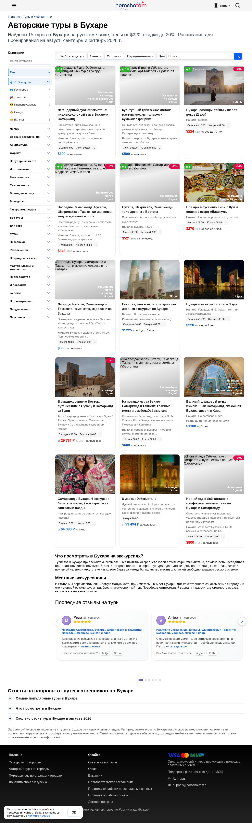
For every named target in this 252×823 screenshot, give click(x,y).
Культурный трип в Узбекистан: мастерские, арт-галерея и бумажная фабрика (146, 114)
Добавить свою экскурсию (28, 782)
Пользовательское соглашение (111, 782)
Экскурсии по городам (25, 762)
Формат (113, 56)
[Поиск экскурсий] (238, 56)
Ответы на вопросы (102, 762)
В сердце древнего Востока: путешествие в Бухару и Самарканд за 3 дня (85, 406)
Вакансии (95, 775)
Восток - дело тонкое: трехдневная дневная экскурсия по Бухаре (149, 306)
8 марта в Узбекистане (139, 498)
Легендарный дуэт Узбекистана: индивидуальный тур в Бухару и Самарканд (83, 114)
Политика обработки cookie (108, 795)
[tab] (139, 680)
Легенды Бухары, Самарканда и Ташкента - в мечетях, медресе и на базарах (85, 308)
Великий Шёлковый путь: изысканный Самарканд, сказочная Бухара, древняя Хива (213, 406)
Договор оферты (100, 801)
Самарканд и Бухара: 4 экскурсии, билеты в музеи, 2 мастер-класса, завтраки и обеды (84, 503)
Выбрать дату (70, 56)
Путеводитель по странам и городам (35, 775)
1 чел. (94, 56)
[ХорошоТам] (131, 5)
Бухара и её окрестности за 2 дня (211, 304)
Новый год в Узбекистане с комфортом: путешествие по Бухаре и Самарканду (208, 503)
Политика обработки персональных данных (120, 788)
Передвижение (139, 56)
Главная (14, 17)
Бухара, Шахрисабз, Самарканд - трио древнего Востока (147, 209)
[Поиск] (238, 5)
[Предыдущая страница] (57, 621)
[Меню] (14, 5)
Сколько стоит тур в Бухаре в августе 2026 (53, 718)
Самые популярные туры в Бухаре (46, 698)
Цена (163, 56)
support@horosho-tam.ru (190, 785)
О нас (92, 769)
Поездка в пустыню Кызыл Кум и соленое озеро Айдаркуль (212, 209)
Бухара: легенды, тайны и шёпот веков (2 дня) (211, 112)
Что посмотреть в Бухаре (38, 708)
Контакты (179, 778)
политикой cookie (39, 815)
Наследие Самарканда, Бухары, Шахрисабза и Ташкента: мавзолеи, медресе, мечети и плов (85, 211)
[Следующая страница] (242, 621)
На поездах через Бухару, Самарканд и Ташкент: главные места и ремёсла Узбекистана (146, 406)
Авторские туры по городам (29, 769)
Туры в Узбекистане (37, 17)
